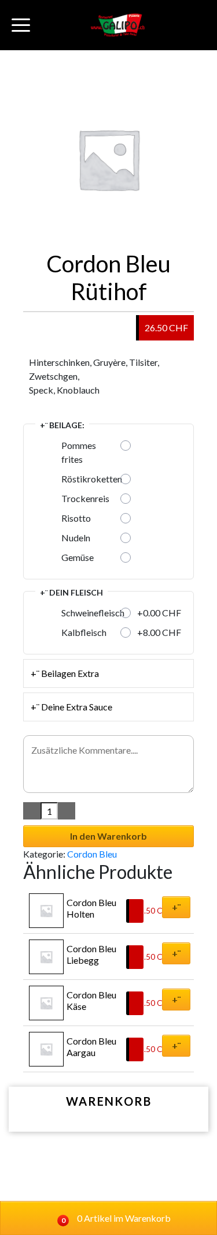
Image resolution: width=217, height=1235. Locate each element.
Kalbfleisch (83, 632)
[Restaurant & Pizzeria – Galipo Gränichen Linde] (117, 25)
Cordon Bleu (92, 853)
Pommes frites (78, 452)
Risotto (76, 517)
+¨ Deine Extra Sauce (71, 706)
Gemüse (77, 557)
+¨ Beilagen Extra (65, 673)
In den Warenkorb (108, 835)
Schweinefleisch (92, 612)
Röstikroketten (91, 478)
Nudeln (75, 537)
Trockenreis (85, 498)
